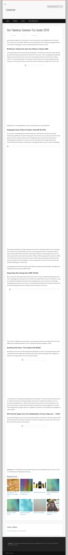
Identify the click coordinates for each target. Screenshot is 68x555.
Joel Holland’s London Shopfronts (52, 513)
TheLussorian (13, 35)
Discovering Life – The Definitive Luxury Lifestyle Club (12, 494)
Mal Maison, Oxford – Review (11, 513)
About (23, 21)
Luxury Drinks (34, 35)
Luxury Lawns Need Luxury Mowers (53, 493)
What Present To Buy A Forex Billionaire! (25, 493)
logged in (15, 530)
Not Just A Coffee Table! (39, 512)
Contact (15, 21)
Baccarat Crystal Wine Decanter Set (25, 513)
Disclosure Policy (33, 21)
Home (7, 21)
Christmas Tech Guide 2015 (39, 492)
